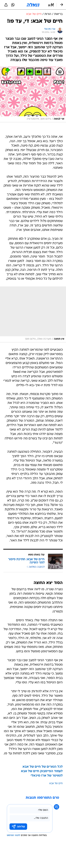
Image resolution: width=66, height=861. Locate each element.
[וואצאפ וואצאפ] (13, 5)
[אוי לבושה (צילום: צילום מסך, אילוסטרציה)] (33, 94)
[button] (51, 4)
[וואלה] (33, 5)
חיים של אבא (56, 783)
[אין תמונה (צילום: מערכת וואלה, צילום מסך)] (33, 314)
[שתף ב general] (6, 5)
